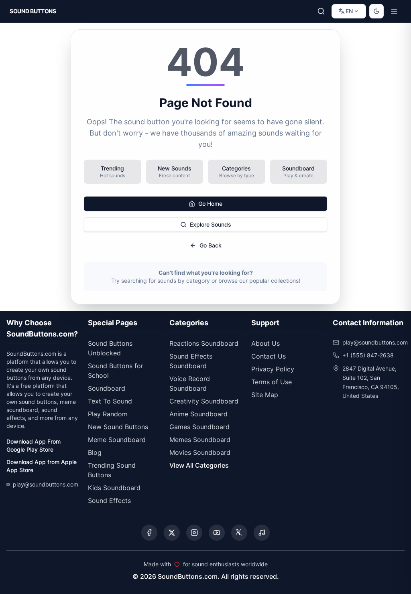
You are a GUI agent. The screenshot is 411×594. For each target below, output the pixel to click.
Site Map (264, 395)
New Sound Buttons (118, 427)
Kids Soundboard (114, 488)
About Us (265, 343)
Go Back (210, 245)
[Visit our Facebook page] (149, 533)
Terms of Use (271, 382)
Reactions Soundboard (203, 343)
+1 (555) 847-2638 (368, 355)
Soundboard (106, 388)
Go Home (210, 203)
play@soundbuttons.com (45, 484)
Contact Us (268, 356)
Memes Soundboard (199, 440)
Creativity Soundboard (203, 401)
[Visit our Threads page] (239, 533)
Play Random (108, 414)
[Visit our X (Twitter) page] (172, 533)
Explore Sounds (210, 224)
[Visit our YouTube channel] (217, 533)
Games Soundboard (199, 427)
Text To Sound (110, 401)
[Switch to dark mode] (376, 11)
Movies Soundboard (199, 452)
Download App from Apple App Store (41, 465)
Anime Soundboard (198, 414)
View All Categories (199, 465)
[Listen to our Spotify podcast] (262, 533)
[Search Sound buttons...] (321, 11)
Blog (95, 452)
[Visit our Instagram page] (194, 533)
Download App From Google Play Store (33, 445)
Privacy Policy (272, 369)
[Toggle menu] (394, 11)
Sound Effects (109, 501)
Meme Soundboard (117, 440)
